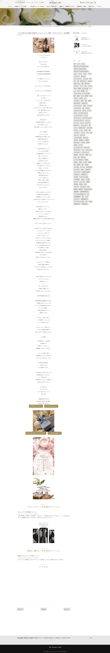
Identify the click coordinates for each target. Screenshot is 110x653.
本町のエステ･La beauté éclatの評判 (80, 68)
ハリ (90, 154)
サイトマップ (68, 643)
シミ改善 (82, 179)
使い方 (75, 88)
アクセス (89, 73)
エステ (78, 63)
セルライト (88, 108)
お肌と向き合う (84, 103)
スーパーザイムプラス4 (78, 115)
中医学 (85, 184)
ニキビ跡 (85, 130)
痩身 (83, 108)
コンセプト (83, 63)
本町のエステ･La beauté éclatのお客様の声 (81, 71)
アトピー (75, 127)
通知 (91, 132)
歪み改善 (86, 95)
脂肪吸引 (78, 164)
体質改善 (86, 159)
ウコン (88, 132)
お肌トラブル (82, 135)
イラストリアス (87, 122)
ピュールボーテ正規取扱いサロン (80, 194)
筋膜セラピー (83, 157)
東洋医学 (81, 184)
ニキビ (81, 86)
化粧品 (82, 169)
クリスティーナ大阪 (77, 93)
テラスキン (90, 86)
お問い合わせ (83, 76)
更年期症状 (76, 184)
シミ (90, 88)
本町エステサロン (83, 81)
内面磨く (89, 100)
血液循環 (75, 189)
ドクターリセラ (76, 199)
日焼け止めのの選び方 (88, 189)
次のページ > (66, 609)
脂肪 (74, 164)
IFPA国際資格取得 (77, 196)
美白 (89, 130)
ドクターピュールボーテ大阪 (79, 201)
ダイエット (76, 98)
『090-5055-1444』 (43, 365)
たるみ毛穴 (87, 140)
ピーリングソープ (89, 149)
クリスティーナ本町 (86, 93)
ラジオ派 (85, 162)
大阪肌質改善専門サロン (84, 191)
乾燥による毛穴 (76, 142)
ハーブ (83, 149)
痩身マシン (76, 162)
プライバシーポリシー (78, 78)
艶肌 (74, 95)
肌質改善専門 (76, 191)
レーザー (86, 196)
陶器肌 (78, 95)
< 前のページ (20, 609)
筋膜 (78, 157)
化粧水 (82, 100)
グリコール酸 (89, 127)
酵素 (82, 83)
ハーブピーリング (84, 125)
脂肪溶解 (89, 162)
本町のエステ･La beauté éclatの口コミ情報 (81, 66)
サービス (75, 73)
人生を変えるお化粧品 (86, 172)
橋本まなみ (76, 154)
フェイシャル (85, 78)
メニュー (80, 73)
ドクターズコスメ (77, 172)
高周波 (80, 162)
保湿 (89, 125)
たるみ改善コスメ (84, 174)
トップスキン (89, 105)
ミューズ (81, 122)
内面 (85, 100)
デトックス (89, 110)
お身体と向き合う (77, 103)
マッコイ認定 (76, 167)
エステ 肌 (76, 181)
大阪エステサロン (77, 83)
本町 (74, 63)
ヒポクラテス (76, 186)
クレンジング (76, 135)
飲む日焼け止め (89, 167)
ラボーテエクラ (76, 76)
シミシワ (81, 130)
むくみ (75, 157)
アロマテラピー (83, 186)
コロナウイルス (76, 100)
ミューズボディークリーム (83, 113)
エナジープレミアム (77, 108)
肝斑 (82, 196)
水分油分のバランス (82, 127)
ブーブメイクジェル (85, 152)
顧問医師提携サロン (84, 199)
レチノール (76, 130)
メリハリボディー (77, 152)
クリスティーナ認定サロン (78, 159)
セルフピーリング (77, 149)
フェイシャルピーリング (78, 147)
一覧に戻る (43, 609)
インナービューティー (78, 105)
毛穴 (74, 81)
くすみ (82, 95)
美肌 (82, 164)
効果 (90, 78)
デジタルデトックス (77, 110)
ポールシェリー (82, 181)
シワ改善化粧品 (76, 179)
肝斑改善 (90, 201)
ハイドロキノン (76, 132)
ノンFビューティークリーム (79, 120)
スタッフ (85, 73)
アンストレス (76, 122)
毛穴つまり (76, 140)
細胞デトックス (76, 125)
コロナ (85, 98)
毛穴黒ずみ (81, 140)
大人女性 (86, 164)
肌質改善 (79, 88)
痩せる (91, 95)
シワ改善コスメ (76, 174)
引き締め (81, 98)
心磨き (84, 105)
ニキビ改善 (88, 179)
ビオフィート (87, 120)
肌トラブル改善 (85, 88)
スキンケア (83, 142)
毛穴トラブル (85, 137)
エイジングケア (76, 169)
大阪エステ (90, 81)
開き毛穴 (88, 142)
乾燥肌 (87, 154)
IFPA (88, 194)
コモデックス (81, 154)
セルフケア (86, 115)
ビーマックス (82, 167)
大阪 (78, 81)
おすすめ (84, 110)
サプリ (85, 86)
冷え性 (88, 186)
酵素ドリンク (87, 83)
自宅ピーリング (87, 147)
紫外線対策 (81, 189)
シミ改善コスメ (87, 169)
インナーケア (76, 86)
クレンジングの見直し (78, 137)
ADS (86, 201)
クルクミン (83, 132)
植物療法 (88, 181)
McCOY (75, 113)
